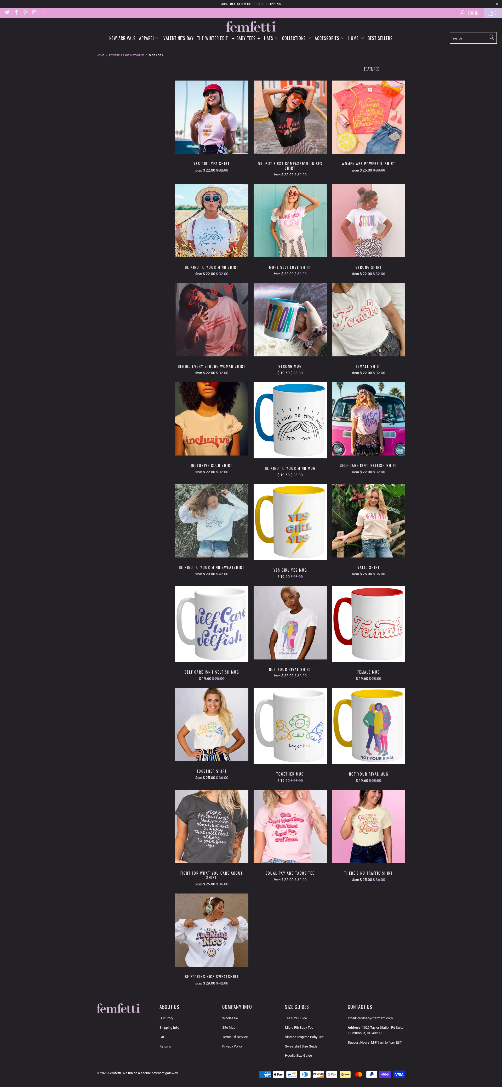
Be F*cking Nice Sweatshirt (211, 930)
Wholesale (230, 1018)
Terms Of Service (235, 1037)
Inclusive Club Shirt (211, 419)
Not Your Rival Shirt (290, 622)
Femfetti (114, 1073)
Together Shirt (211, 724)
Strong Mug (290, 319)
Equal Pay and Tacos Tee (290, 826)
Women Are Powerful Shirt (368, 117)
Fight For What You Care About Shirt (211, 826)
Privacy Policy (232, 1046)
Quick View (212, 129)
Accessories (328, 38)
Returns (165, 1046)
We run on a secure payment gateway (150, 1073)
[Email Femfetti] (43, 12)
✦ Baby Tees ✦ (246, 38)
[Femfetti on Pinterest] (25, 12)
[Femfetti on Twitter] (7, 12)
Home (354, 38)
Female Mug (368, 624)
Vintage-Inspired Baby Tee (304, 1037)
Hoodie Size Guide (298, 1055)
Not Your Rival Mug (368, 726)
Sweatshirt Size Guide (301, 1046)
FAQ (162, 1037)
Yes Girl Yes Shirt (211, 117)
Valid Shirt (368, 520)
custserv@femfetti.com (375, 1018)
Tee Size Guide (296, 1018)
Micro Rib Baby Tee (299, 1027)
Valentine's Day (178, 38)
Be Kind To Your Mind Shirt (211, 220)
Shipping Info (169, 1027)
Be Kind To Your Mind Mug (290, 420)
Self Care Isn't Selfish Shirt (368, 419)
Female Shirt (368, 319)
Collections (294, 38)
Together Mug (290, 726)
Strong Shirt (368, 220)
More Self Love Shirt (290, 220)
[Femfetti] (251, 26)
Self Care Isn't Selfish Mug (211, 624)
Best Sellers (380, 38)
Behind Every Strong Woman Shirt (211, 319)
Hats (269, 38)
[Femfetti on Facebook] (16, 12)
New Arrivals (122, 38)
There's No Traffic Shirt (368, 826)
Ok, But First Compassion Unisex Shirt (290, 117)
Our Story (166, 1018)
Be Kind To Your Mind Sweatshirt (211, 520)
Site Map (228, 1027)
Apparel (147, 38)
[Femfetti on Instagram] (34, 12)
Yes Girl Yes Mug (290, 522)
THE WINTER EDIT (212, 38)
